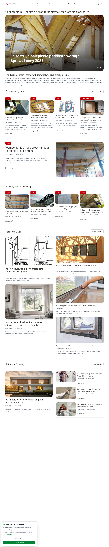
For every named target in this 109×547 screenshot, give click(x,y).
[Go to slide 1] (97, 67)
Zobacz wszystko (97, 92)
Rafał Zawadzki (9, 216)
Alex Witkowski (14, 65)
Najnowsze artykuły (42, 3)
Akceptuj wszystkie (19, 542)
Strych (33, 98)
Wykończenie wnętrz (87, 98)
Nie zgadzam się (19, 538)
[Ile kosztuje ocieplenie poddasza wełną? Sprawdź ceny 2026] (54, 43)
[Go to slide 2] (98, 67)
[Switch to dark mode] (102, 3)
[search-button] (98, 4)
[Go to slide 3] (100, 67)
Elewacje (62, 3)
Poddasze (69, 3)
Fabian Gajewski (34, 120)
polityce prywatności (8, 534)
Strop (50, 3)
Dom (75, 3)
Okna (56, 3)
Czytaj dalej (10, 168)
